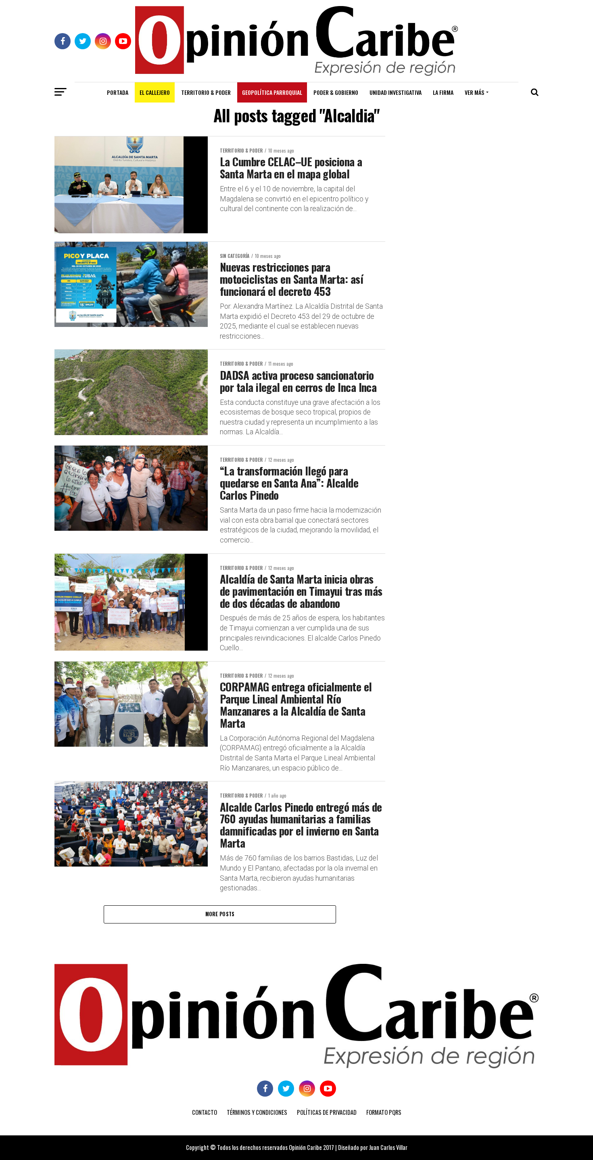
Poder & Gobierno (335, 92)
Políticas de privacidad (327, 1112)
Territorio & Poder (206, 92)
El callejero (155, 92)
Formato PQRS (383, 1112)
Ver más (474, 92)
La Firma (443, 92)
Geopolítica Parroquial (272, 92)
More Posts (220, 914)
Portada (117, 92)
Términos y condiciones (257, 1112)
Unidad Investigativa (396, 92)
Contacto (204, 1112)
